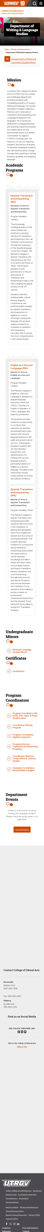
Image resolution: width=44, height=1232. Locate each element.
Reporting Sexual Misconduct (16, 1215)
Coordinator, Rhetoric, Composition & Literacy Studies (24, 758)
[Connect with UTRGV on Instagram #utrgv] (14, 1224)
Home (7, 49)
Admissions (6, 1231)
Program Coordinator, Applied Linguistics (23, 735)
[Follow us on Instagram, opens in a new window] (22, 1031)
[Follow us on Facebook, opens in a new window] (19, 1031)
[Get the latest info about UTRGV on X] (10, 1224)
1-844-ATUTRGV (12, 1219)
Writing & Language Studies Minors (22, 650)
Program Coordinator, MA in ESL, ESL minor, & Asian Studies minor (25, 715)
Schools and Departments (20, 49)
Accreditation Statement (27, 1195)
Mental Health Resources (29, 1207)
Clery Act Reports (12, 1202)
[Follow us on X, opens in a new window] (25, 1031)
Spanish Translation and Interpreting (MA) (22, 492)
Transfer (25, 1231)
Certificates (18, 671)
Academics (6, 1227)
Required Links (11, 1195)
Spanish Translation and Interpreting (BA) (22, 198)
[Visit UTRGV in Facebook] (6, 1224)
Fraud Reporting (11, 1198)
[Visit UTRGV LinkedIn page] (18, 1224)
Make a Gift (22, 1046)
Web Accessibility (12, 1207)
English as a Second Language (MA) (21, 366)
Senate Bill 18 (23, 1198)
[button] (34, 3)
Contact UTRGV (34, 1215)
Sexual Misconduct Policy (15, 1211)
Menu (7, 59)
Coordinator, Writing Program (22, 726)
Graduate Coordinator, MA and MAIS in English (24, 769)
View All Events (22, 829)
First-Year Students (30, 1227)
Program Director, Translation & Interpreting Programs (25, 746)
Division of (12, 13)
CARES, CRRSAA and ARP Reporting (18, 1191)
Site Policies (37, 1191)
